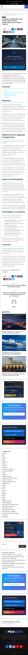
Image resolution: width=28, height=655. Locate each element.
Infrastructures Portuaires (7, 471)
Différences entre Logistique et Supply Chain (13, 92)
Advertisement (15, 1)
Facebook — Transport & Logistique (12, 431)
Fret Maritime (4, 465)
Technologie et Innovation (7, 508)
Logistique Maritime (6, 483)
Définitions (6, 90)
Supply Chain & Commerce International (10, 504)
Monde (3, 488)
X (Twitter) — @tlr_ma (9, 438)
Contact (20, 1)
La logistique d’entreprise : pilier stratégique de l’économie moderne (14, 286)
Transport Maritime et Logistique (8, 511)
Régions (3, 497)
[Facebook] (7, 646)
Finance (3, 464)
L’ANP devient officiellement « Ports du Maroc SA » (12, 554)
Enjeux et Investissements (9, 94)
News (4, 26)
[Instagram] (14, 646)
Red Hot (3, 495)
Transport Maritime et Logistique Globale (10, 513)
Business (4, 456)
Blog (7, 1)
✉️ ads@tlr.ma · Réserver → (14, 414)
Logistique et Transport (6, 479)
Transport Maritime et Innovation (8, 509)
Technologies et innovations (10, 95)
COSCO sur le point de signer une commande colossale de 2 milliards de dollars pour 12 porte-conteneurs (14, 294)
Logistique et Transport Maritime (8, 481)
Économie (4, 458)
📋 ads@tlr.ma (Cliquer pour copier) (14, 587)
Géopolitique (4, 467)
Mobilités (4, 486)
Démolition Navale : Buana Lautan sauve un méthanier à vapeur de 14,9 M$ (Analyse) (11, 353)
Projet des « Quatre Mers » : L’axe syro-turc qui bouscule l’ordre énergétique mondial (12, 332)
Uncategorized (5, 516)
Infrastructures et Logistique (8, 469)
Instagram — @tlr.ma (9, 441)
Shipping (4, 499)
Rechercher (4, 544)
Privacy (10, 1)
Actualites (4, 453)
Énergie (3, 460)
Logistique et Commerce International (9, 478)
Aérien (3, 455)
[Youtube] (21, 646)
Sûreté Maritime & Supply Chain (8, 506)
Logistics (4, 472)
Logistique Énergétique (6, 476)
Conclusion (6, 97)
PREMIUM (4, 493)
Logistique (4, 474)
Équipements (4, 462)
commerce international (15, 270)
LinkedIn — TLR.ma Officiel (10, 434)
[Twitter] (10, 646)
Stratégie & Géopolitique (7, 501)
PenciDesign (14, 653)
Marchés (4, 485)
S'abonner (14, 67)
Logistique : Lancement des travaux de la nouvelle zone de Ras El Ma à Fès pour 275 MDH (13, 374)
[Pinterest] (17, 646)
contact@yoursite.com (16, 642)
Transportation (5, 515)
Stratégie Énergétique (6, 502)
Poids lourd (4, 490)
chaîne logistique (6, 270)
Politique (4, 492)
